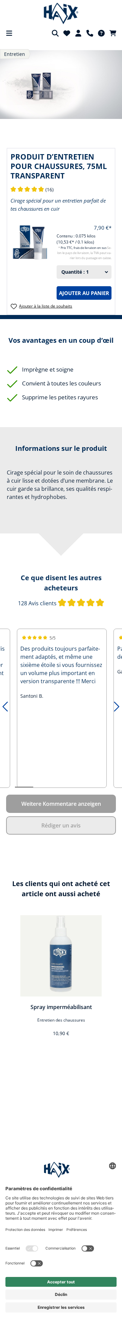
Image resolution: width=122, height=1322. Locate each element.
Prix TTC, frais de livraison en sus (84, 248)
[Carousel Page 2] (42, 787)
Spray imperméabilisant (61, 1007)
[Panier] (113, 33)
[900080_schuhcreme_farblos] (61, 84)
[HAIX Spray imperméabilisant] (61, 955)
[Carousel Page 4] (79, 787)
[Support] (90, 33)
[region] (61, 980)
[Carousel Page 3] (61, 787)
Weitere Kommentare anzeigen (61, 803)
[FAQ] (101, 33)
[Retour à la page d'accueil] (61, 13)
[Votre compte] (78, 33)
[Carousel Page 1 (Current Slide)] (24, 787)
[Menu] (9, 33)
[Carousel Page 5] (97, 787)
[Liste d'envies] (67, 33)
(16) (32, 189)
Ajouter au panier (84, 293)
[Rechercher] (55, 33)
